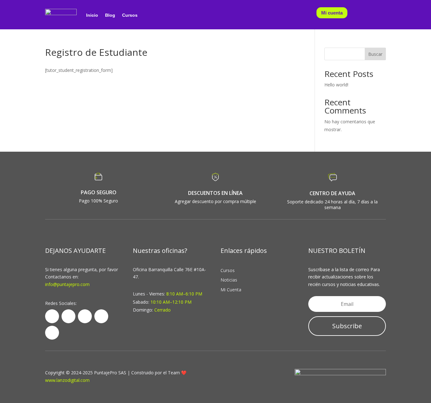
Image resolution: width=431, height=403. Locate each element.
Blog (110, 15)
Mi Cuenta (231, 290)
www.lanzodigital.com (67, 380)
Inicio (92, 15)
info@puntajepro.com (67, 284)
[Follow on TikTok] (101, 316)
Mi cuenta (332, 12)
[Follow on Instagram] (52, 333)
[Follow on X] (68, 316)
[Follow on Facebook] (52, 316)
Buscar (375, 54)
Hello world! (336, 85)
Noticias (229, 280)
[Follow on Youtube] (85, 316)
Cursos (130, 15)
